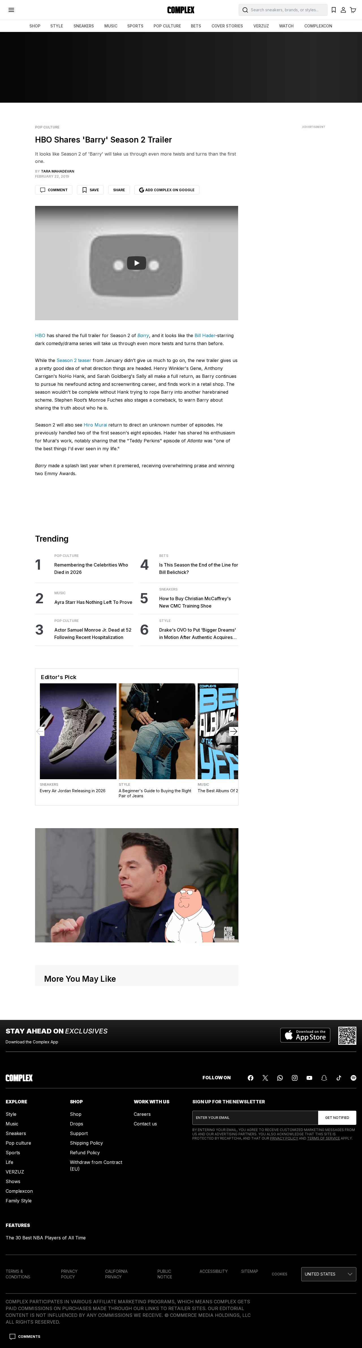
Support (79, 1133)
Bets (163, 556)
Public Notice (165, 1274)
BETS (196, 25)
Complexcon (19, 1191)
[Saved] (333, 10)
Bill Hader (205, 335)
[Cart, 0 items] (353, 10)
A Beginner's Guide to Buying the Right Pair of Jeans (155, 793)
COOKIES (279, 1274)
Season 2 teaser (74, 360)
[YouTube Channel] (309, 1078)
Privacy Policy (284, 1138)
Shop (75, 1114)
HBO (40, 335)
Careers (142, 1114)
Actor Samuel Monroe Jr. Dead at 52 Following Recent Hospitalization (93, 633)
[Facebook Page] (250, 1078)
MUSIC (110, 25)
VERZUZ (261, 25)
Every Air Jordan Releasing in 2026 (72, 790)
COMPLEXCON (318, 25)
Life (9, 1162)
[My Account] (343, 10)
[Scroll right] (233, 731)
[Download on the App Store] (305, 1036)
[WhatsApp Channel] (280, 1078)
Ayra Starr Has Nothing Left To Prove (93, 602)
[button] (328, 1274)
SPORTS (135, 25)
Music (60, 593)
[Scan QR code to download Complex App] (347, 1036)
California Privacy (116, 1274)
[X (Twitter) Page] (265, 1078)
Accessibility (214, 1271)
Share (119, 190)
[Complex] (181, 10)
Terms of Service (323, 1138)
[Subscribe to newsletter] (337, 1118)
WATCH (286, 25)
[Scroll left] (39, 731)
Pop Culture (47, 127)
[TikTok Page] (339, 1078)
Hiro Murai (95, 425)
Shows (13, 1181)
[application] (136, 885)
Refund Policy (85, 1152)
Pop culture (18, 1143)
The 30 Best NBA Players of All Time (46, 1238)
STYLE (56, 25)
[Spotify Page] (353, 1078)
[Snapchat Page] (324, 1078)
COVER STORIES (227, 25)
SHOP (34, 25)
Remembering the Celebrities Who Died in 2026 (91, 568)
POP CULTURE (167, 25)
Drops (76, 1124)
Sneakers (168, 589)
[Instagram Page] (295, 1078)
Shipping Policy (86, 1143)
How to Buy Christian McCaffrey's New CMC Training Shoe (195, 602)
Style (165, 621)
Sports (13, 1152)
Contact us (145, 1124)
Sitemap (249, 1271)
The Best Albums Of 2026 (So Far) (230, 790)
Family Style (19, 1200)
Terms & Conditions (18, 1274)
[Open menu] (11, 10)
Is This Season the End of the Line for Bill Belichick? (198, 568)
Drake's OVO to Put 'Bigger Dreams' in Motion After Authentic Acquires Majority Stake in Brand (197, 634)
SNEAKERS (84, 25)
